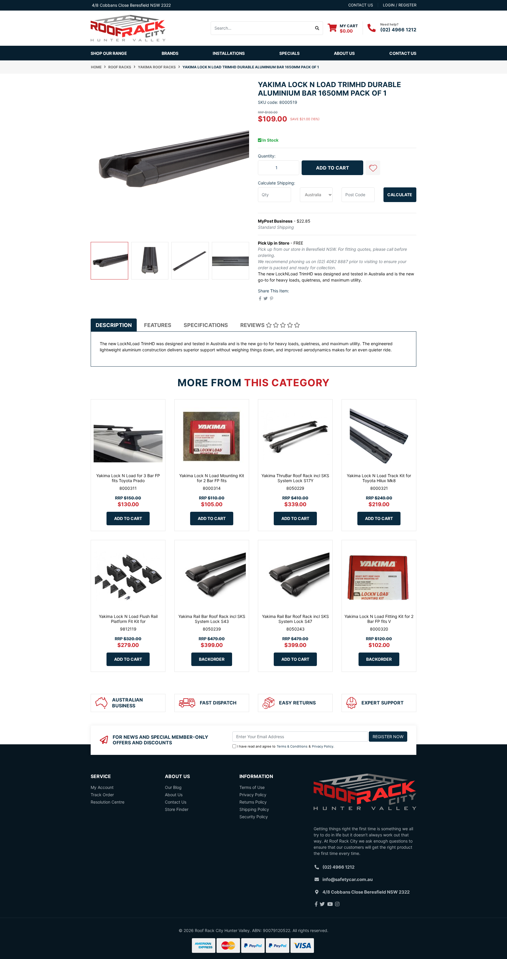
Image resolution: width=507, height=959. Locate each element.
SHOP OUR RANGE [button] (109, 53)
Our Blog (173, 787)
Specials (289, 53)
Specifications (206, 325)
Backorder (211, 659)
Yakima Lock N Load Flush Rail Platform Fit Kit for (128, 619)
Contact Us (402, 53)
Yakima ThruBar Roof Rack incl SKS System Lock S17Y (295, 478)
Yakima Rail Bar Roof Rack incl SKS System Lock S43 (211, 619)
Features (157, 325)
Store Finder (176, 809)
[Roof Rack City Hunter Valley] (128, 27)
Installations (229, 53)
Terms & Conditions (292, 746)
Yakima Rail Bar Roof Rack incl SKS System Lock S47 (295, 619)
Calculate (399, 194)
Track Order (102, 794)
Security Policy (253, 816)
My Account (102, 787)
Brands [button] (170, 53)
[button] (373, 167)
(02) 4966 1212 (398, 30)
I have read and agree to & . (285, 746)
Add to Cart (332, 168)
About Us (344, 53)
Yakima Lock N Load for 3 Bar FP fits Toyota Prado (128, 478)
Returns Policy (253, 801)
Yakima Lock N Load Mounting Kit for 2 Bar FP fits (211, 478)
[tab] (114, 324)
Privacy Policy (322, 746)
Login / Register (399, 5)
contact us (360, 5)
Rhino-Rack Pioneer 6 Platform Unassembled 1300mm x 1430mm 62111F (46, 931)
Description (114, 325)
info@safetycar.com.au (347, 879)
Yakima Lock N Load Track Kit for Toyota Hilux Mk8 (379, 478)
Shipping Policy (254, 809)
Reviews (253, 325)
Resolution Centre (107, 801)
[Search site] (317, 28)
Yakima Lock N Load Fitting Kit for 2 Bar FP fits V (378, 619)
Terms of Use (252, 787)
